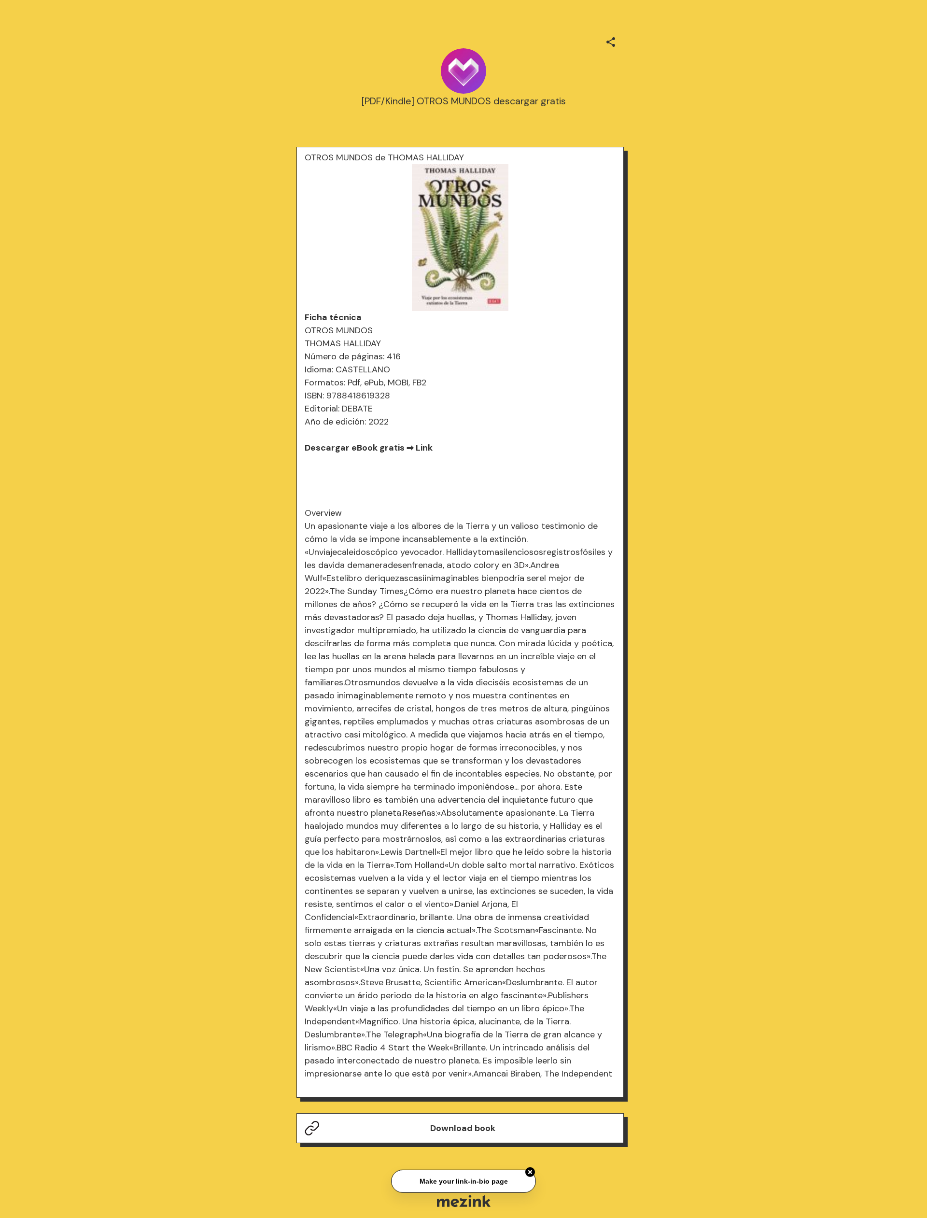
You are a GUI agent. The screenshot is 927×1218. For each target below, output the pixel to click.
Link (424, 447)
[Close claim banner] (530, 1171)
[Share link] (611, 40)
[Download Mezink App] (464, 1200)
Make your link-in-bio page (463, 1180)
